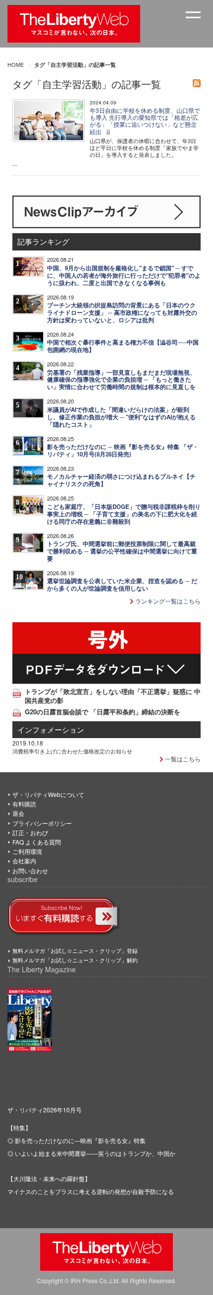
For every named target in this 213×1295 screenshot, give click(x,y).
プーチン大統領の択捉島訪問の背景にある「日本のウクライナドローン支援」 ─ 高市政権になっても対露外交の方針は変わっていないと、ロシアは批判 (122, 312)
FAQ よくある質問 (36, 842)
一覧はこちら (182, 758)
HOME (15, 64)
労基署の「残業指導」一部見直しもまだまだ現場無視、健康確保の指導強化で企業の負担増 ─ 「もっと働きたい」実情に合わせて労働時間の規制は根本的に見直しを (121, 380)
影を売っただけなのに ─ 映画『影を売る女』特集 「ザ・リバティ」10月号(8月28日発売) (123, 450)
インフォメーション (50, 729)
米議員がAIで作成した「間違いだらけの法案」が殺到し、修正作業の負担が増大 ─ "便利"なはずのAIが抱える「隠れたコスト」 (121, 417)
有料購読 (24, 803)
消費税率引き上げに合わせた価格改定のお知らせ (72, 751)
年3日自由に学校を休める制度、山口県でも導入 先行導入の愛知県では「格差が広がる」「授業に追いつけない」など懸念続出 (145, 121)
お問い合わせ (30, 870)
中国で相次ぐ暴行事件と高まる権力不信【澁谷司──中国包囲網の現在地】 (123, 346)
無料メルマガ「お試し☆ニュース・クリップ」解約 (75, 960)
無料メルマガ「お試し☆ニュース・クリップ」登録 (75, 950)
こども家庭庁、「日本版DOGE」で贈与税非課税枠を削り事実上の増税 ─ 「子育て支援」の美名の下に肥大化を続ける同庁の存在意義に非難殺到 (124, 514)
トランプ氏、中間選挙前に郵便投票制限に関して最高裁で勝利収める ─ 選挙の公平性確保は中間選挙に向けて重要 (122, 551)
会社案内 (24, 860)
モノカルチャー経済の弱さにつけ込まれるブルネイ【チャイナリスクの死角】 (121, 480)
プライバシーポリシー (42, 823)
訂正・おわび (30, 832)
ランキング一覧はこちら (167, 601)
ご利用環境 (27, 851)
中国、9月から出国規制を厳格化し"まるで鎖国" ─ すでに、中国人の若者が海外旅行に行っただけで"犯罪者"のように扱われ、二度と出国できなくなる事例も (124, 275)
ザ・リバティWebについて (48, 794)
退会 (18, 813)
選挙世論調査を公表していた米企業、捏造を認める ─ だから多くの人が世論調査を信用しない (122, 585)
